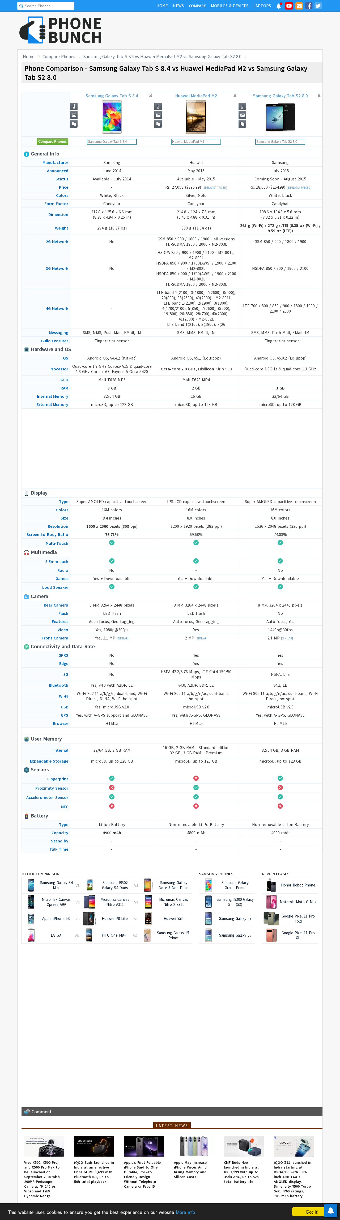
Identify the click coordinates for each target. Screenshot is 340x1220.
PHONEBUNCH (75, 30)
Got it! (312, 1211)
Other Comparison (41, 873)
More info (185, 1212)
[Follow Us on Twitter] (317, 6)
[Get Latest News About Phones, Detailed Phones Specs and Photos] (32, 30)
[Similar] (123, 638)
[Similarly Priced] (214, 187)
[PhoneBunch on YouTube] (289, 7)
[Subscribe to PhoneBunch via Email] (299, 6)
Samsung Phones (216, 873)
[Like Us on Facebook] (308, 6)
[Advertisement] (226, 30)
